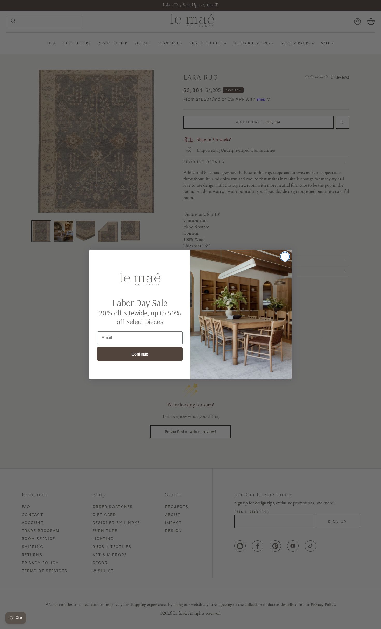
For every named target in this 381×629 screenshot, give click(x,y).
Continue (140, 354)
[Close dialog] (285, 256)
